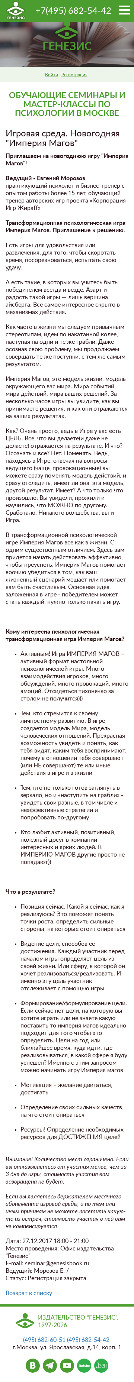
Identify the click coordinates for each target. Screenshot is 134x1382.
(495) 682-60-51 (44, 1340)
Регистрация (74, 74)
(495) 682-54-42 (88, 1340)
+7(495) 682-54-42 (73, 11)
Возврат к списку (29, 1293)
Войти (51, 74)
